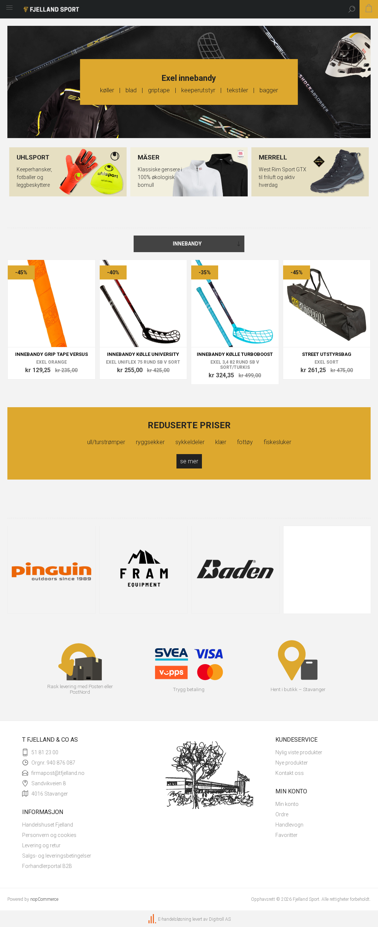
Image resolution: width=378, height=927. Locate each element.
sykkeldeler (195, 442)
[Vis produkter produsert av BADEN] (235, 570)
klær (226, 442)
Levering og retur (41, 845)
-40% (113, 272)
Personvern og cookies (49, 835)
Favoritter (286, 835)
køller (107, 90)
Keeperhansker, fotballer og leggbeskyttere (34, 177)
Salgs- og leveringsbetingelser (56, 856)
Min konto (287, 804)
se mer (189, 461)
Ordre (281, 814)
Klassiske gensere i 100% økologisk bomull (160, 177)
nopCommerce (44, 899)
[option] (51, 572)
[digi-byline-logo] (153, 919)
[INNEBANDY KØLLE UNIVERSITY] (143, 303)
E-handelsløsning (174, 919)
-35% (205, 272)
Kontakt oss (289, 773)
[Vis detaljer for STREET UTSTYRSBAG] (327, 303)
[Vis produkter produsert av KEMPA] (327, 570)
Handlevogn (289, 825)
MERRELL (273, 157)
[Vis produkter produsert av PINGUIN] (51, 570)
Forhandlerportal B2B (47, 866)
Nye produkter (291, 763)
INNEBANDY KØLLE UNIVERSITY (143, 354)
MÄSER (148, 157)
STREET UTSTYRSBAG (326, 354)
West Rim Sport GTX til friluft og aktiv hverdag (282, 177)
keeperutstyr (198, 90)
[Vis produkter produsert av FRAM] (143, 570)
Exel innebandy (189, 78)
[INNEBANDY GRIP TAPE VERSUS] (51, 303)
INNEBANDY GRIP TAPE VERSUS (51, 354)
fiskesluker (277, 442)
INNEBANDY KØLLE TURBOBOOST (235, 354)
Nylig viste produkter (298, 752)
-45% (21, 272)
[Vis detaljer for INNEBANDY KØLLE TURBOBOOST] (235, 303)
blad (131, 90)
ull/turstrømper (111, 442)
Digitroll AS (220, 919)
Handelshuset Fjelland (47, 825)
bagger (269, 90)
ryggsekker (155, 442)
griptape (159, 90)
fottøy (250, 442)
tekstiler (237, 90)
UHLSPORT (33, 157)
